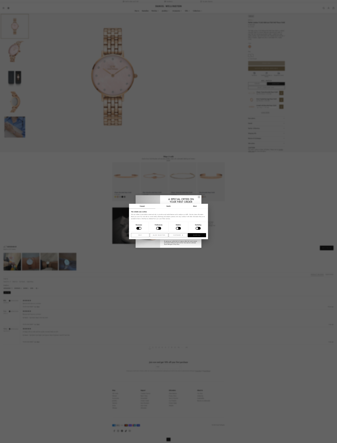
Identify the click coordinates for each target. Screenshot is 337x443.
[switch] (158, 228)
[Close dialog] (199, 197)
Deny (140, 235)
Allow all (197, 235)
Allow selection (159, 235)
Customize (177, 235)
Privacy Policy (176, 244)
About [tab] (195, 206)
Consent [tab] (142, 206)
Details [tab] (168, 206)
